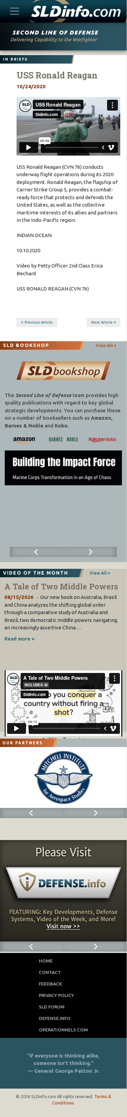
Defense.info (55, 1018)
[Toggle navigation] (14, 11)
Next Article (102, 322)
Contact (50, 972)
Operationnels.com (63, 1029)
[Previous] (36, 552)
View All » (106, 345)
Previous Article (39, 322)
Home (46, 960)
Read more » (19, 639)
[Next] (90, 552)
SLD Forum (52, 1006)
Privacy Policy (56, 995)
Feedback (50, 983)
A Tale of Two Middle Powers (61, 586)
